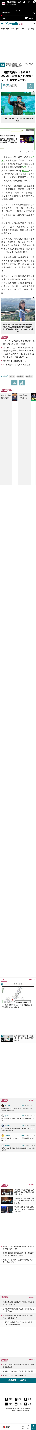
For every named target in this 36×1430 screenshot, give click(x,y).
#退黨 (12, 376)
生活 (27, 29)
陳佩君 (9, 85)
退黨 (24, 167)
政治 (3, 29)
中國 (22, 29)
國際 (8, 29)
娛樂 (32, 29)
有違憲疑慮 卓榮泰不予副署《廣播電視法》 (24, 396)
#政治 (5, 376)
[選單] (2, 23)
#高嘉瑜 (29, 376)
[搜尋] (34, 23)
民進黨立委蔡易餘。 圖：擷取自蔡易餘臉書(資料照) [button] (18, 120)
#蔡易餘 (20, 376)
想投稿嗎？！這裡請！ (18, 1380)
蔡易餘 (25, 170)
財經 (12, 29)
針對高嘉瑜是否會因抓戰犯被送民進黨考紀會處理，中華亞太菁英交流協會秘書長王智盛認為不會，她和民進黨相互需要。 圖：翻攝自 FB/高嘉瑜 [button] (18, 328)
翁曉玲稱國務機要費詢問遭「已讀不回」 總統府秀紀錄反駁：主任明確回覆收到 (6, 396)
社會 (17, 29)
